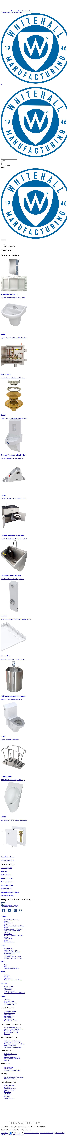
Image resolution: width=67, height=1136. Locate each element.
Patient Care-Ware (9, 953)
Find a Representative (10, 1003)
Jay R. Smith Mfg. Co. (10, 1078)
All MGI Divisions (6, 165)
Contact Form (4, 906)
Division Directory (9, 1085)
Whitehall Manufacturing (11, 1032)
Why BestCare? (8, 948)
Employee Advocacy (10, 1088)
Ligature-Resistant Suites (11, 950)
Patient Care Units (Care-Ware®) (13, 929)
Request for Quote (9, 1001)
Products (4, 916)
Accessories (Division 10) (11, 919)
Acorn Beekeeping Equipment (12, 1041)
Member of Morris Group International (21, 11)
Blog (5, 966)
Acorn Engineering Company (12, 1027)
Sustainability (8, 978)
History (6, 976)
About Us (7, 975)
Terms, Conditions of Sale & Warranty (14, 993)
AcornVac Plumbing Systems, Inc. (13, 1077)
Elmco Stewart (8, 1014)
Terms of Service (29, 1133)
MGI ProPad (7, 1093)
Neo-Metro (7, 1034)
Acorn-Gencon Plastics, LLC (12, 1042)
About (3, 971)
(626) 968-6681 (5, 12)
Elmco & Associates (9, 1013)
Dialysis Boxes (8, 923)
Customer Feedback (9, 991)
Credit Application (9, 1004)
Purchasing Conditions (40, 1133)
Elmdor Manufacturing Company (13, 1029)
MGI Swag (7, 1095)
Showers (6, 932)
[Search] (1, 162)
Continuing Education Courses (12, 956)
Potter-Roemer (8, 1055)
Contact (3, 996)
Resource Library (9, 986)
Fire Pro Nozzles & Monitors (12, 1058)
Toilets (6, 937)
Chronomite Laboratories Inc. (12, 1070)
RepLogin (7, 1096)
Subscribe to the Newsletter (11, 968)
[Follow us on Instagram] (21, 913)
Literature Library (9, 1090)
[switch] (1, 164)
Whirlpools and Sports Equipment (13, 935)
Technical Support (13, 906)
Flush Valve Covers (9, 942)
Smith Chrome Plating (10, 1045)
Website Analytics (9, 1098)
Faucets (6, 927)
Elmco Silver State (9, 1016)
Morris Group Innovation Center (13, 979)
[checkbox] (33, 164)
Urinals (6, 940)
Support (4, 983)
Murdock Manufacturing (11, 1030)
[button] (1, 84)
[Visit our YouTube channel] (9, 913)
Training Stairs (8, 938)
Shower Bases (8, 934)
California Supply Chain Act (54, 1133)
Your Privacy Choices (18, 1133)
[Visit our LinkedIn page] (15, 913)
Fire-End (6, 1060)
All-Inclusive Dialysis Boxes (12, 952)
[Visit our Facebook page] (3, 913)
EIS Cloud (7, 1087)
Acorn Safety (8, 1068)
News (2, 961)
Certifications (8, 989)
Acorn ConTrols (8, 1067)
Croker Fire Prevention (10, 1054)
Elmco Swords (8, 1017)
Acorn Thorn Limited (10, 1011)
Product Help (8, 988)
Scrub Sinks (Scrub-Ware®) (12, 930)
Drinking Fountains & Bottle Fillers (14, 926)
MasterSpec (7, 1092)
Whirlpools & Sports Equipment (13, 958)
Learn (3, 945)
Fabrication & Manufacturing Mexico (14, 1044)
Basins (6, 921)
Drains (6, 924)
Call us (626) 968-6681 (11, 905)
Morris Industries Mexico (11, 1021)
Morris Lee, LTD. (9, 1019)
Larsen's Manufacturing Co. (12, 1057)
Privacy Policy (5, 1133)
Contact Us (7, 999)
